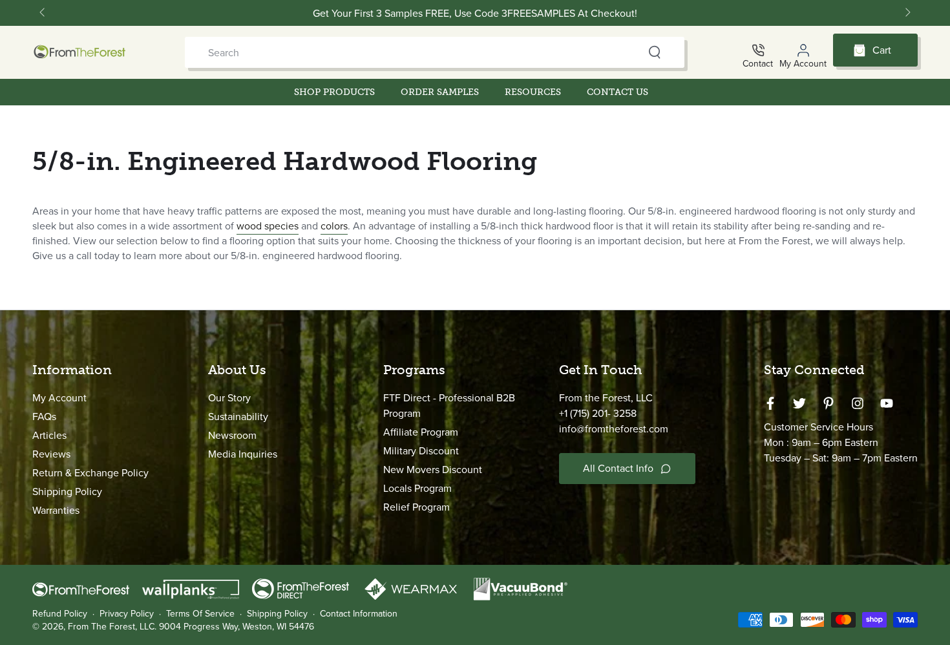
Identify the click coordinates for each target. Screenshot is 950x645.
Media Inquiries (242, 454)
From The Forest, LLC (111, 626)
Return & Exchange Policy (90, 472)
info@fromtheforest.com (613, 428)
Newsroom (232, 435)
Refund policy (59, 614)
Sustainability (238, 416)
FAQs (44, 416)
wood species (268, 225)
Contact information (358, 614)
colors (334, 225)
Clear (629, 53)
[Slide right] (907, 13)
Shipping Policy (67, 491)
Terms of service (200, 614)
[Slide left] (43, 13)
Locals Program (417, 488)
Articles (49, 435)
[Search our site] (654, 52)
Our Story (229, 397)
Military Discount (421, 450)
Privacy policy (127, 614)
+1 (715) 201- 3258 (598, 413)
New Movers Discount (432, 469)
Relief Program (416, 507)
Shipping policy (277, 614)
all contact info (618, 468)
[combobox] (409, 52)
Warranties (55, 510)
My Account (59, 397)
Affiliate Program (420, 432)
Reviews (51, 454)
